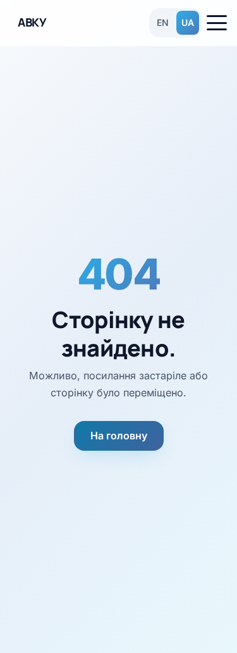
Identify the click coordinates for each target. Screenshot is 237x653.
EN (163, 22)
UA (187, 22)
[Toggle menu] (217, 22)
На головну (118, 435)
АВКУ (32, 22)
